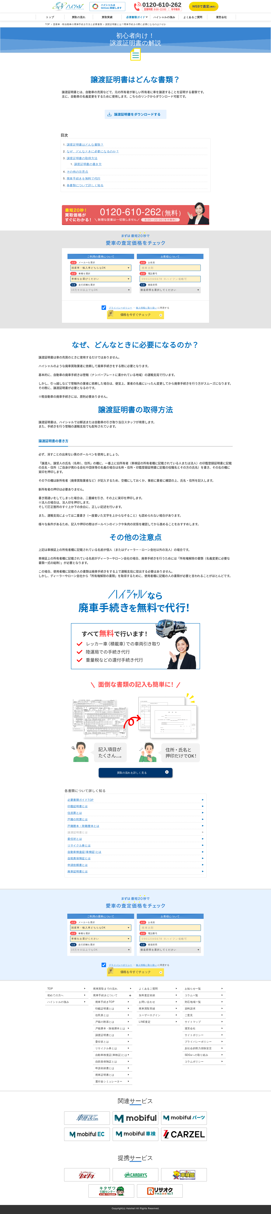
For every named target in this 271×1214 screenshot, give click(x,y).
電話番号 (152, 273)
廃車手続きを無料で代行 (84, 178)
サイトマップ (193, 1021)
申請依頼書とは (104, 1068)
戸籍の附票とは (104, 1021)
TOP (50, 988)
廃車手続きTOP (104, 1002)
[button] (112, 995)
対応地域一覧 (193, 1002)
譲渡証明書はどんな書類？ (85, 144)
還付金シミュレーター (108, 1081)
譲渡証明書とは (104, 1035)
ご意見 (189, 1015)
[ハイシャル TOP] (68, 6)
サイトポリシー (194, 1035)
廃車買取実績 (147, 1008)
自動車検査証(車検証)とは (111, 1055)
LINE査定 (144, 1021)
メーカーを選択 (87, 262)
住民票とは (102, 1015)
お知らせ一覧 (193, 988)
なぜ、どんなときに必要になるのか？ (93, 151)
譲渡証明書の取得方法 (82, 158)
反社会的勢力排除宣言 (198, 1048)
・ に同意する (139, 307)
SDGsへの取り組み (196, 1055)
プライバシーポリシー (120, 307)
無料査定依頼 (147, 995)
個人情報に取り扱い (146, 307)
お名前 (151, 262)
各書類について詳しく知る (85, 185)
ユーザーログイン (150, 1015)
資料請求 (190, 1008)
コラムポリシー (194, 1061)
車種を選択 (84, 273)
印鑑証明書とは (104, 1008)
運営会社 (190, 1028)
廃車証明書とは (104, 1074)
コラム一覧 (191, 995)
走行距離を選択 (87, 284)
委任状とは (102, 1041)
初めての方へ (55, 995)
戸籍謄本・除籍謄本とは (110, 1028)
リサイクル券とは (106, 1048)
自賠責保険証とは (106, 1061)
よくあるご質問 (148, 988)
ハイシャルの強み (58, 1002)
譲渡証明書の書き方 (88, 164)
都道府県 (152, 284)
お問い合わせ (147, 1002)
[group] (112, 1038)
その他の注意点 (77, 171)
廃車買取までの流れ (105, 988)
